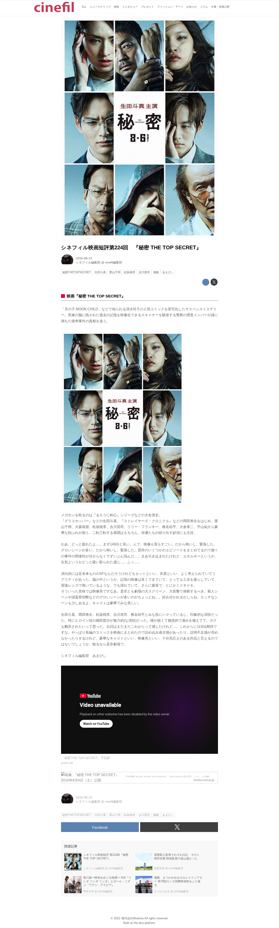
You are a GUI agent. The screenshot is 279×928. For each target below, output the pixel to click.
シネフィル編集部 (88, 262)
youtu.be (67, 762)
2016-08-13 (84, 258)
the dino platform (144, 923)
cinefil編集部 (113, 262)
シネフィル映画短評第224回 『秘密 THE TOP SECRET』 (131, 247)
